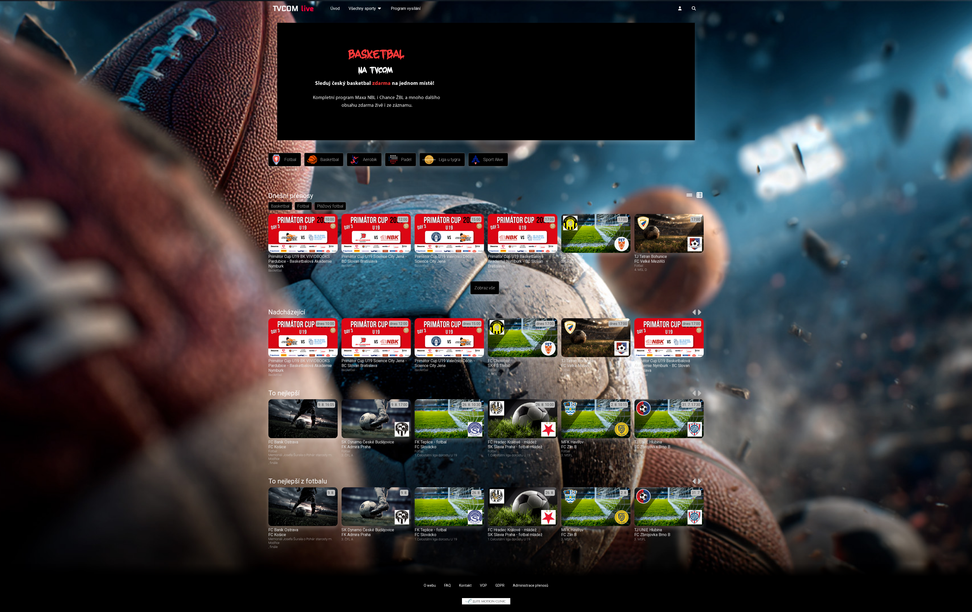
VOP (483, 585)
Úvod (335, 8)
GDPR (499, 585)
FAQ (447, 585)
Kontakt (465, 585)
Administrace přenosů (530, 585)
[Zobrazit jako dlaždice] (700, 194)
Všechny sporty (363, 8)
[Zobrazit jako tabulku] (689, 194)
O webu (430, 585)
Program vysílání (405, 8)
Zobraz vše (484, 287)
